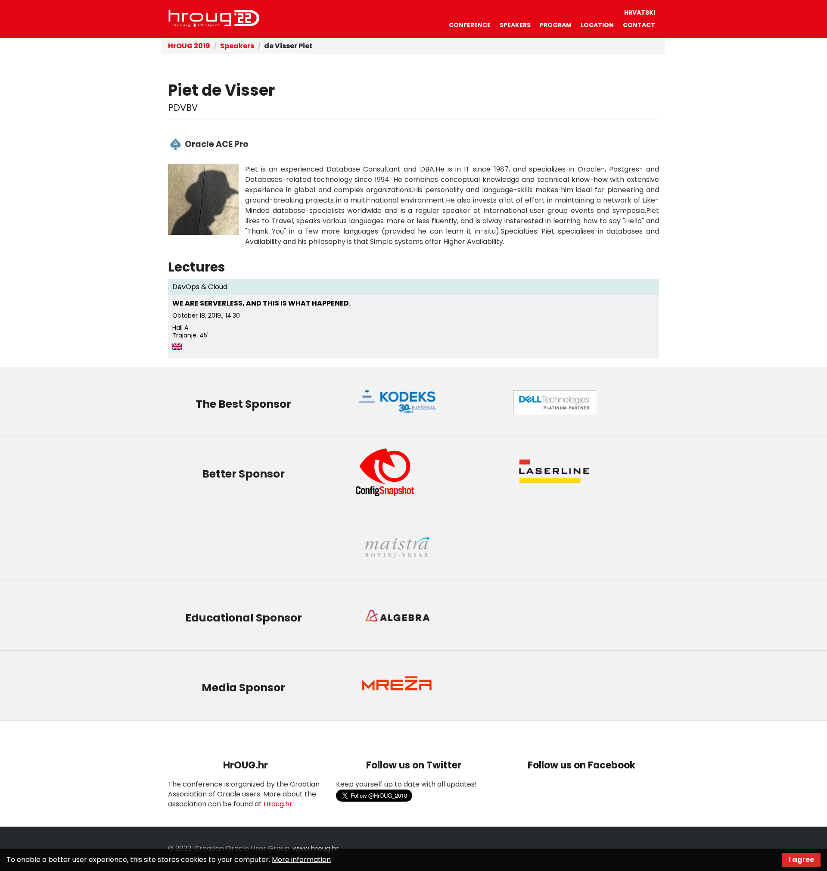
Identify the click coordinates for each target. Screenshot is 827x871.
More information (301, 860)
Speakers (515, 25)
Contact (639, 25)
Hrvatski (639, 12)
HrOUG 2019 (189, 46)
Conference (470, 25)
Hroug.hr (278, 804)
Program (556, 25)
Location (597, 25)
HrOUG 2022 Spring (214, 18)
